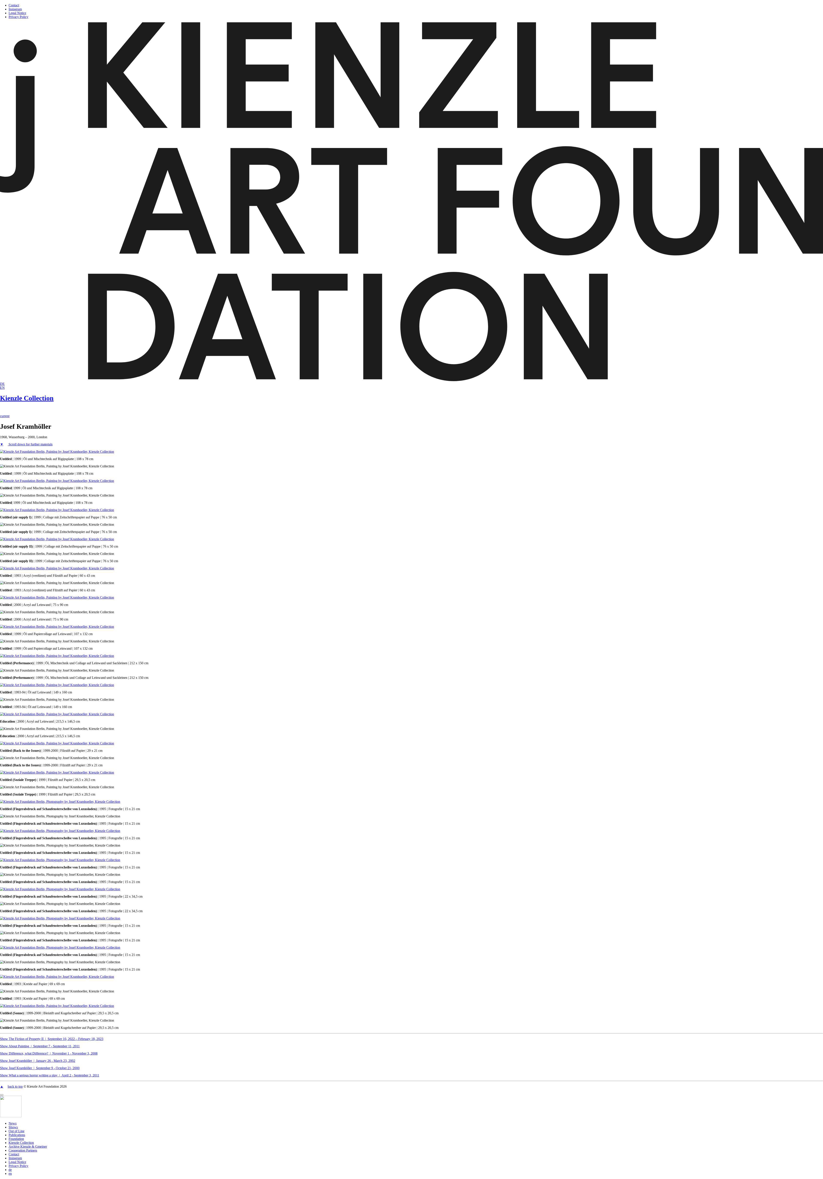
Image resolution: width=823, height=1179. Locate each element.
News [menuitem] (13, 1123)
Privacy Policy (18, 17)
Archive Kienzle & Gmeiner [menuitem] (28, 1146)
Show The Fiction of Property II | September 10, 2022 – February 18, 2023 (51, 1039)
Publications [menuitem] (17, 1135)
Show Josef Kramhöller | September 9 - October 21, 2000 (40, 1068)
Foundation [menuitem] (16, 1139)
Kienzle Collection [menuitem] (21, 1142)
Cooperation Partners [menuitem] (23, 1150)
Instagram (15, 9)
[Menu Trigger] (1, 1095)
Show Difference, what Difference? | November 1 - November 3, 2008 (49, 1053)
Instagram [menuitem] (15, 1158)
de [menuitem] (10, 1169)
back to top (15, 1086)
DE (2, 384)
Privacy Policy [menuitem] (18, 1166)
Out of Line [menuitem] (16, 1131)
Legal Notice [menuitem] (17, 1162)
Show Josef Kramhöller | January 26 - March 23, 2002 (37, 1061)
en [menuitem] (10, 1173)
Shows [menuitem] (13, 1127)
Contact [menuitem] (14, 1154)
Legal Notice (17, 13)
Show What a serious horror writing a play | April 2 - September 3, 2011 (49, 1075)
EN (2, 387)
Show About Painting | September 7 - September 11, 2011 (40, 1046)
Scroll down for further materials (30, 444)
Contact (14, 5)
